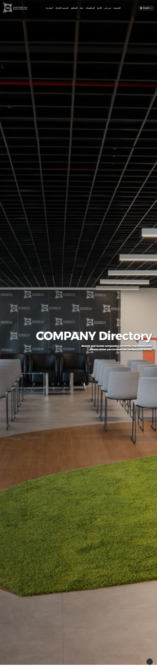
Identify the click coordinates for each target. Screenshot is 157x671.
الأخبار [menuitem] (99, 8)
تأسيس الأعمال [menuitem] (61, 8)
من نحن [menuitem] (107, 8)
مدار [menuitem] (81, 8)
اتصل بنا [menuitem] (49, 8)
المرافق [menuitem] (74, 8)
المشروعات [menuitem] (90, 8)
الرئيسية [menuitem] (117, 8)
